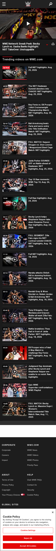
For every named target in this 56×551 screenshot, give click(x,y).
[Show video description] (47, 44)
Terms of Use (7, 480)
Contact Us (32, 485)
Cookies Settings (28, 530)
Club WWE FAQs (33, 480)
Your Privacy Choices (8, 495)
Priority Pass (32, 465)
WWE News (32, 450)
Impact (5, 460)
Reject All (28, 538)
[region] (28, 530)
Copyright (6, 490)
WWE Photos (32, 460)
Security (30, 490)
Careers (5, 455)
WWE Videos (32, 455)
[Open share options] (53, 44)
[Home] (28, 4)
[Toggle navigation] (4, 4)
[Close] (53, 512)
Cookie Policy (33, 495)
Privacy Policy (8, 485)
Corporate (6, 450)
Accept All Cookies (28, 546)
